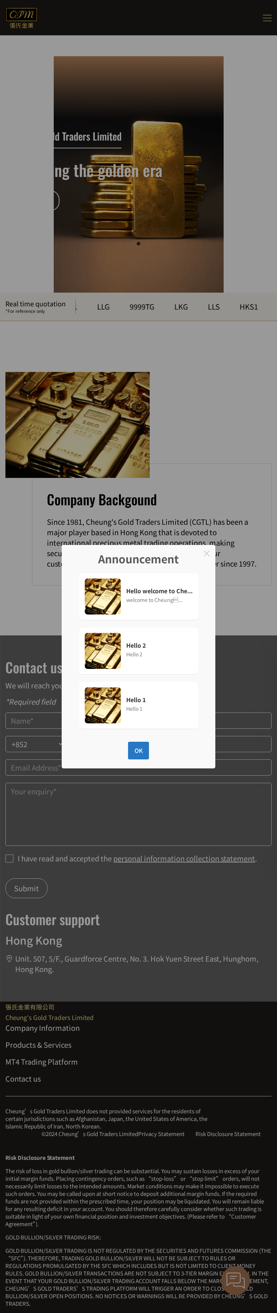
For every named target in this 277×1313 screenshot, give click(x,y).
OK (139, 750)
